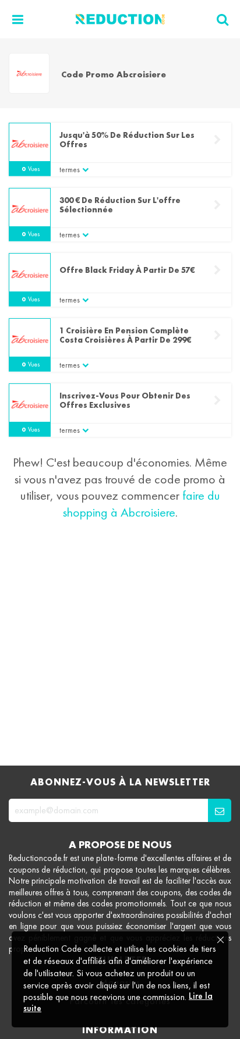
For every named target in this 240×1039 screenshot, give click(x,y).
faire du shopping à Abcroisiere (141, 504)
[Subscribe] (219, 810)
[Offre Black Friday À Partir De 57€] (29, 274)
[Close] (219, 940)
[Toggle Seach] (222, 19)
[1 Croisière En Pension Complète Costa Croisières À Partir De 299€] (29, 339)
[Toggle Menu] (17, 19)
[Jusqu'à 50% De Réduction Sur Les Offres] (29, 143)
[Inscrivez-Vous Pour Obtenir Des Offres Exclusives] (29, 404)
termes (69, 169)
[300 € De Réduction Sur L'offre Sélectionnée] (29, 208)
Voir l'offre (217, 140)
